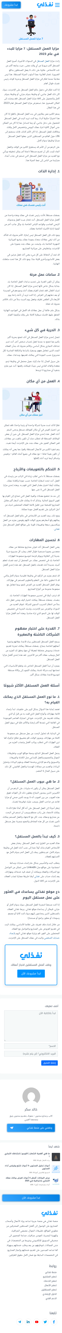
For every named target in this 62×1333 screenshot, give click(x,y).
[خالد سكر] (31, 1096)
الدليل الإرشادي (50, 1294)
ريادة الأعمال (46, 1160)
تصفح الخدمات (50, 1281)
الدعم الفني (51, 1298)
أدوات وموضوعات (44, 1184)
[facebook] (54, 1322)
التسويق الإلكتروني (44, 1172)
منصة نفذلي (51, 1272)
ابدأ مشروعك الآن (31, 973)
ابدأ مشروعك (11, 5)
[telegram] (19, 1322)
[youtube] (37, 1322)
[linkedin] (28, 1322)
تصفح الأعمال (50, 1285)
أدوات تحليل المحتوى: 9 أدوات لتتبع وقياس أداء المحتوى (27, 1167)
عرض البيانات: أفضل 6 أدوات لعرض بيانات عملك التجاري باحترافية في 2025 (28, 1179)
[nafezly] (45, 5)
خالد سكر (31, 1109)
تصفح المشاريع (50, 1277)
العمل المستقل (43, 61)
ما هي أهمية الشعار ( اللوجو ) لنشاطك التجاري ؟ (27, 1155)
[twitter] (45, 1322)
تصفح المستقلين (49, 1290)
